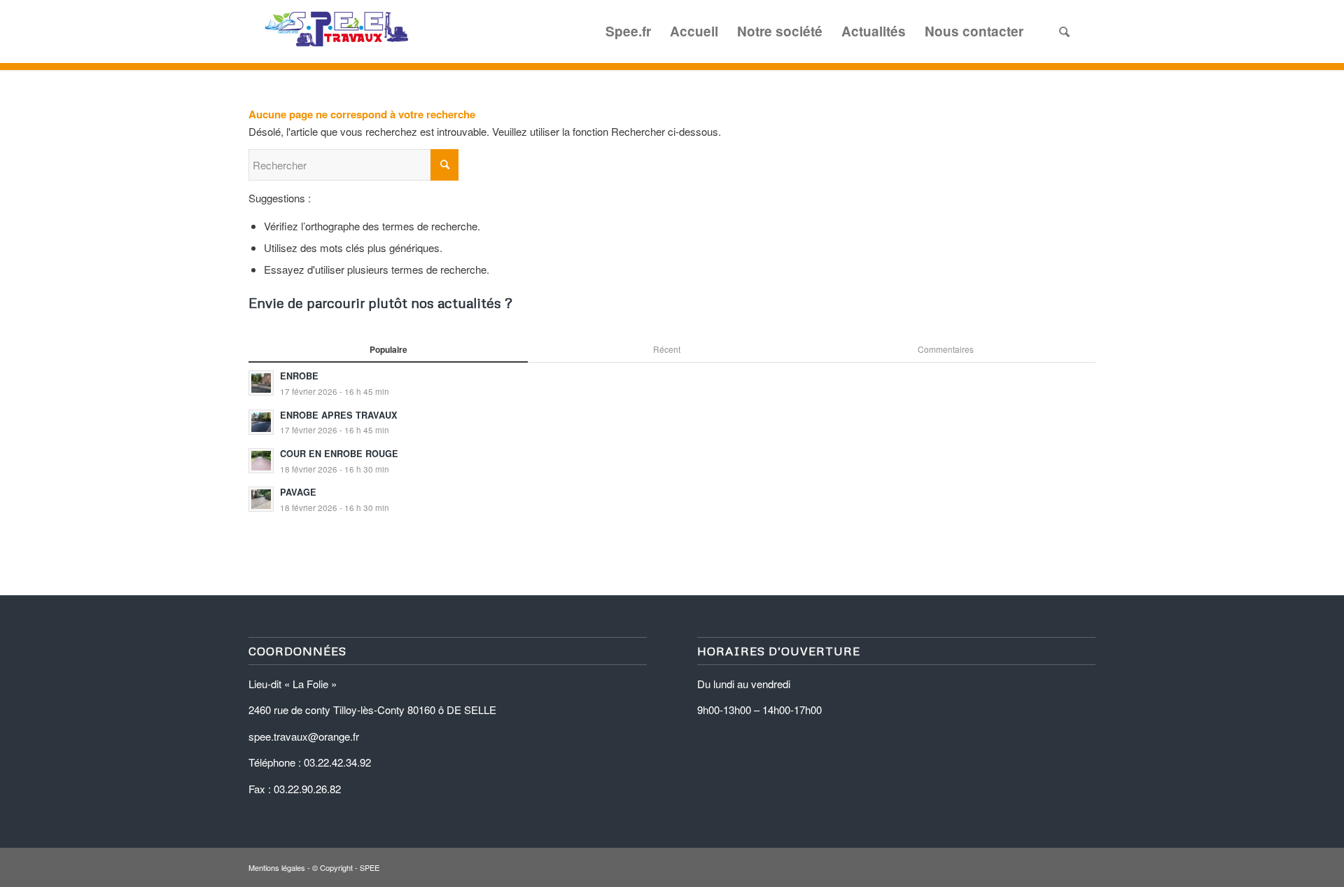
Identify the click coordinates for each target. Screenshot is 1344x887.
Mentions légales (276, 867)
